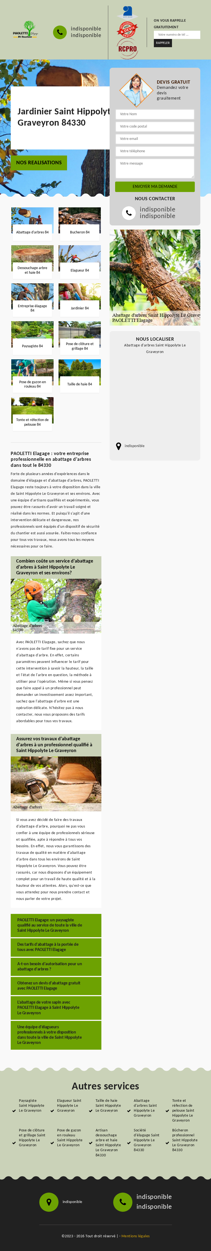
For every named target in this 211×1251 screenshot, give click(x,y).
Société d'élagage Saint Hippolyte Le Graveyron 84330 (147, 1140)
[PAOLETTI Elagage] (25, 29)
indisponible (86, 29)
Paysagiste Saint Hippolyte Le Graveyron (32, 1106)
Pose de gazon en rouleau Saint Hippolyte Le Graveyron (70, 1138)
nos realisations (39, 163)
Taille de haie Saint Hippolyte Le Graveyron (108, 1106)
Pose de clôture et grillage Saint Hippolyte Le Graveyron (32, 1138)
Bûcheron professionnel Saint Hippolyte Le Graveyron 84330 (185, 1140)
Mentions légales (135, 1236)
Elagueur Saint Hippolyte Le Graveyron (69, 1106)
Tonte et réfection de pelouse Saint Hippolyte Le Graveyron (183, 1111)
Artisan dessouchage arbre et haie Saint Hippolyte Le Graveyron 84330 (108, 1142)
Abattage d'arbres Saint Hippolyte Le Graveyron (145, 1108)
